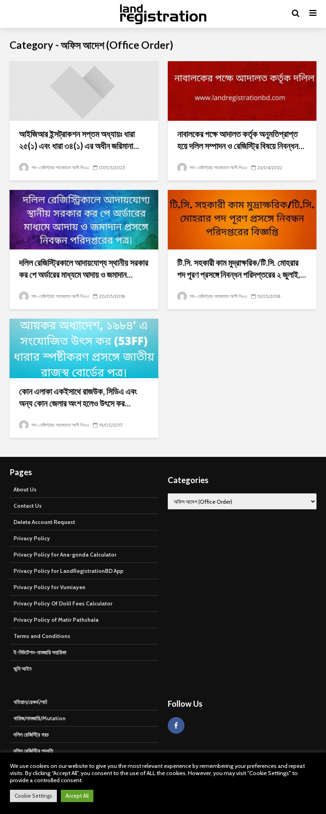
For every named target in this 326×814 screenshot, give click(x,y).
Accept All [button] (77, 796)
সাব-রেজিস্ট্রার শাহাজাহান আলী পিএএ (59, 167)
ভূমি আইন (22, 668)
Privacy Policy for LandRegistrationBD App (68, 570)
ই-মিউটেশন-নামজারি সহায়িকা (40, 652)
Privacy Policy (32, 538)
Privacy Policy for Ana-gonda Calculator (65, 554)
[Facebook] (176, 725)
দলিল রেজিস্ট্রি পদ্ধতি (33, 750)
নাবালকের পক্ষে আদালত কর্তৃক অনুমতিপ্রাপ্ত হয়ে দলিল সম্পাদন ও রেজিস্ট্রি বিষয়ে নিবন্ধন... (241, 139)
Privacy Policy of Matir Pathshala (56, 619)
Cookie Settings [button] (33, 796)
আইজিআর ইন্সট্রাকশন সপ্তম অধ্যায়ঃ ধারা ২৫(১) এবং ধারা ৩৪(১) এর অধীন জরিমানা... (79, 139)
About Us (25, 489)
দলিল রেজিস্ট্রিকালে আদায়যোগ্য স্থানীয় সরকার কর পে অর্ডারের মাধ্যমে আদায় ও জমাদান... (83, 268)
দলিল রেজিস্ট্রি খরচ (31, 734)
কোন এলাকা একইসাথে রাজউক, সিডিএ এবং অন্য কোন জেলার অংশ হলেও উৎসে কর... (78, 397)
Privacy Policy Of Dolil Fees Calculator (63, 603)
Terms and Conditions (42, 636)
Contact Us (28, 505)
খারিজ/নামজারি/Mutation (40, 718)
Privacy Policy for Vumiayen (49, 587)
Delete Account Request (44, 522)
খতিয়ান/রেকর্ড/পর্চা (30, 702)
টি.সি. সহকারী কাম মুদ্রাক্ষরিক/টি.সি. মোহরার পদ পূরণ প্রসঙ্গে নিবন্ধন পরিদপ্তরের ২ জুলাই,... (241, 268)
